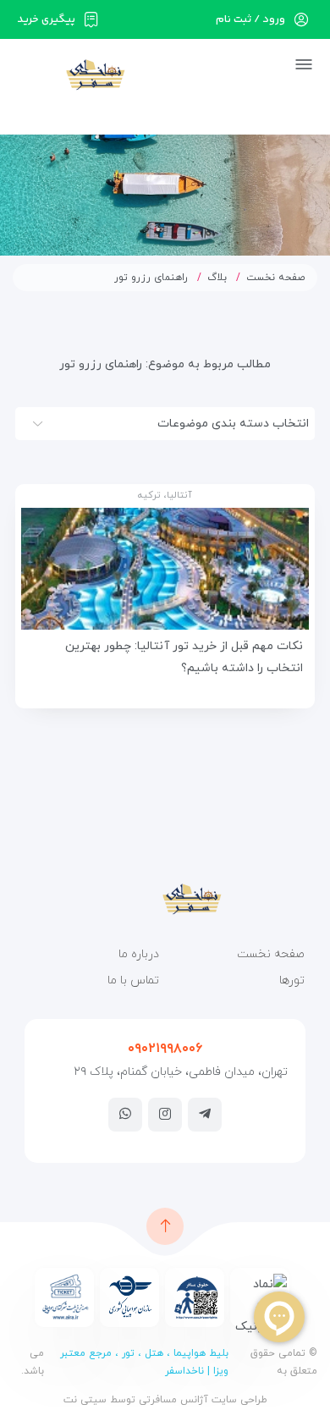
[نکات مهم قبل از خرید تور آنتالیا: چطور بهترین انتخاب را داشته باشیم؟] (165, 569)
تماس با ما (133, 980)
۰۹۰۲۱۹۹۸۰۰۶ (165, 1048)
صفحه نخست (275, 277)
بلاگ (217, 277)
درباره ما (138, 954)
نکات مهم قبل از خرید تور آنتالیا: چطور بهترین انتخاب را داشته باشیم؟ (184, 656)
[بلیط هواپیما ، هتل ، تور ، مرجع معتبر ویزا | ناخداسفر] (69, 74)
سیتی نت (85, 1400)
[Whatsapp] (125, 1114)
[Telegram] (205, 1114)
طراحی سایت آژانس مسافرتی (201, 1400)
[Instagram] (165, 1114)
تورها (292, 980)
